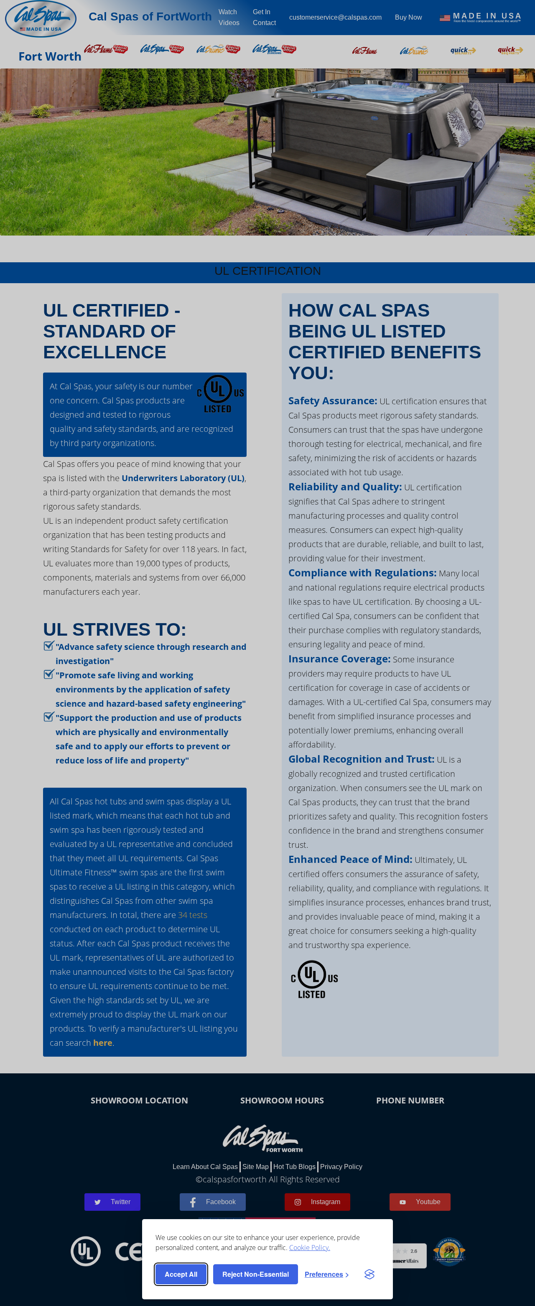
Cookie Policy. (309, 1247)
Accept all (181, 1274)
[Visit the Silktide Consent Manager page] (369, 1274)
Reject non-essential (255, 1274)
